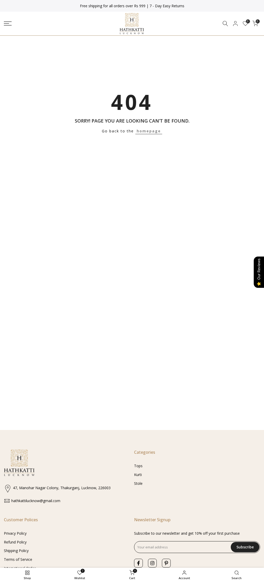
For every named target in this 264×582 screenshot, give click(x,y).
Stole (138, 483)
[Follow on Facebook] (138, 563)
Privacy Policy (15, 533)
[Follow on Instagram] (152, 563)
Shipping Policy (16, 550)
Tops (138, 465)
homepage (149, 131)
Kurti (138, 474)
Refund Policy (15, 542)
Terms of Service (18, 559)
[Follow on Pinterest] (166, 563)
